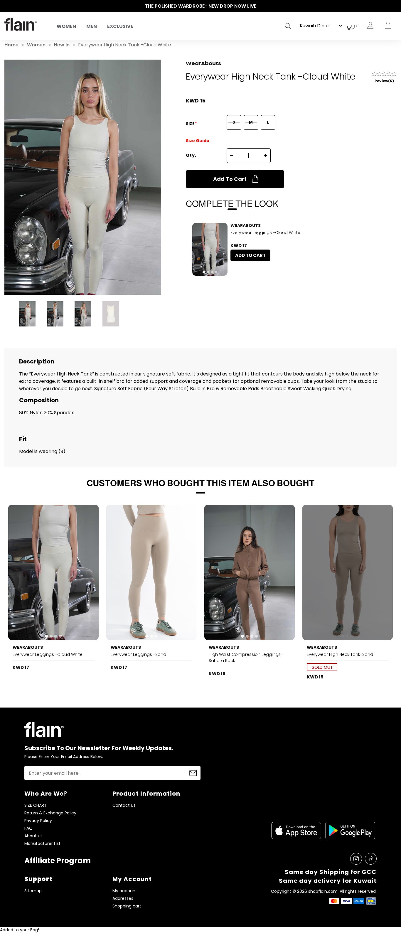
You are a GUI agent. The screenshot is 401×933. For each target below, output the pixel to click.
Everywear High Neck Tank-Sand (340, 654)
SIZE (191, 124)
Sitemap (33, 891)
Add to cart (230, 179)
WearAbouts (203, 63)
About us (33, 836)
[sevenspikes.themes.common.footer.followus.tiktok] (371, 859)
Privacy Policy (38, 820)
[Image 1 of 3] (151, 572)
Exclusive (120, 26)
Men (91, 26)
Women (66, 26)
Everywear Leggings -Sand (138, 654)
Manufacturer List (42, 843)
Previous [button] (7, 6)
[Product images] (210, 249)
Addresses (122, 898)
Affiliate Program (57, 860)
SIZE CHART (35, 805)
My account (124, 891)
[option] (200, 6)
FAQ (28, 828)
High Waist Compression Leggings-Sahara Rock (246, 657)
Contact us (124, 805)
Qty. (191, 155)
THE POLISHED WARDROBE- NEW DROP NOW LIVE (200, 6)
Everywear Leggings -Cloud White (265, 232)
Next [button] (394, 6)
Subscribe (193, 773)
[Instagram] (356, 859)
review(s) (384, 80)
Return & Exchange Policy (50, 813)
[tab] (204, 272)
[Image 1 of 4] (210, 249)
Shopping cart (388, 25)
